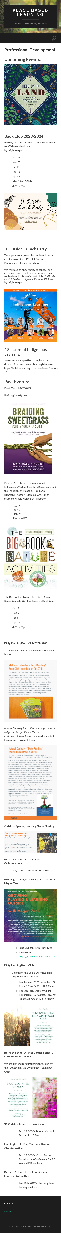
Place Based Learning (30, 12)
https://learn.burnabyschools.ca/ (37, 956)
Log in (7, 1211)
